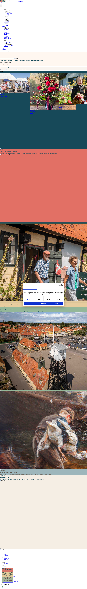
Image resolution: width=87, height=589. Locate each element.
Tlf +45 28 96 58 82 (6, 555)
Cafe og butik (7, 14)
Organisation (4, 562)
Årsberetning (5, 32)
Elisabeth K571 (6, 25)
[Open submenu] (9, 10)
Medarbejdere (6, 29)
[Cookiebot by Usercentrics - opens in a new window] (59, 285)
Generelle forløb (6, 46)
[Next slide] (86, 295)
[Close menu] (1, 6)
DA (0, 2)
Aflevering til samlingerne (7, 38)
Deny (30, 303)
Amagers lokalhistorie (7, 42)
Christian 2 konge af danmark (9, 45)
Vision (4, 31)
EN (1, 2)
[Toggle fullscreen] (16, 58)
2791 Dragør (5, 553)
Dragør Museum (6, 15)
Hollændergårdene (6, 10)
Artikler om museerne (7, 37)
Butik (2, 47)
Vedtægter (5, 34)
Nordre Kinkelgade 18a (7, 552)
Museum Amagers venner (7, 35)
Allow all (56, 303)
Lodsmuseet (5, 18)
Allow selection (43, 303)
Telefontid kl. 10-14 (6, 554)
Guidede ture (4, 49)
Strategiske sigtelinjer (7, 33)
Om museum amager (5, 26)
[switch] (38, 299)
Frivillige (3, 565)
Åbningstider (4, 557)
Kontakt (3, 551)
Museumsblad (6, 36)
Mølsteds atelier (6, 22)
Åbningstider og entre (8, 13)
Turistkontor (3, 48)
